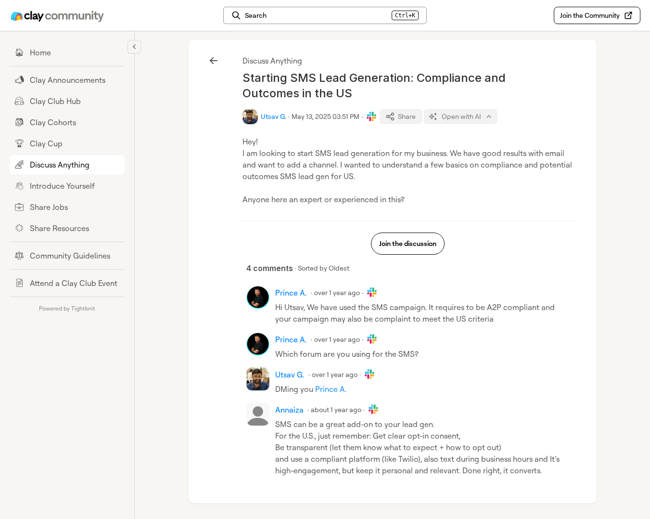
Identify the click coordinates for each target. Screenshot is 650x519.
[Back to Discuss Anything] (213, 60)
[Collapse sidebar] (134, 46)
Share (407, 116)
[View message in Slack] (371, 116)
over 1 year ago (337, 292)
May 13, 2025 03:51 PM (325, 116)
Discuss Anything (272, 60)
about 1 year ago (336, 409)
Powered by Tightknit (67, 308)
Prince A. (330, 389)
